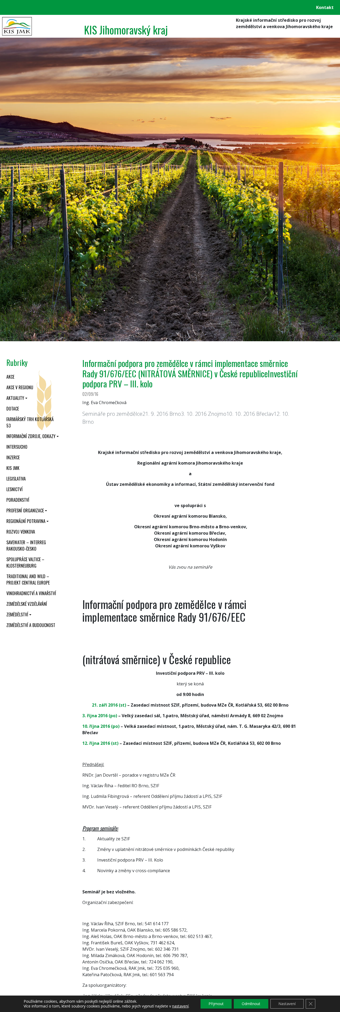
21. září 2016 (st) (109, 705)
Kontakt (325, 7)
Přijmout (216, 1003)
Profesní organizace (25, 510)
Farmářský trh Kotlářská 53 (30, 422)
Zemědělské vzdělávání (26, 604)
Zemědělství (17, 614)
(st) (114, 743)
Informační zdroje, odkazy (31, 436)
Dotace (12, 408)
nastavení (180, 1006)
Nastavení (287, 1003)
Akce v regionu (19, 387)
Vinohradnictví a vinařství (31, 593)
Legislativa (16, 478)
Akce (10, 377)
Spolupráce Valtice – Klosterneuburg (25, 562)
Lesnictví (14, 489)
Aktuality (15, 398)
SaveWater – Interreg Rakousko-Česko (26, 545)
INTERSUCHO (16, 447)
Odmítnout (251, 1003)
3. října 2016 (95, 716)
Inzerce (13, 457)
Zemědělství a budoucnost (30, 625)
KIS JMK (12, 468)
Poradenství (17, 500)
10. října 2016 (96, 726)
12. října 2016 (96, 743)
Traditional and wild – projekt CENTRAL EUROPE (28, 579)
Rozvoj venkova (20, 532)
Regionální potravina (25, 521)
